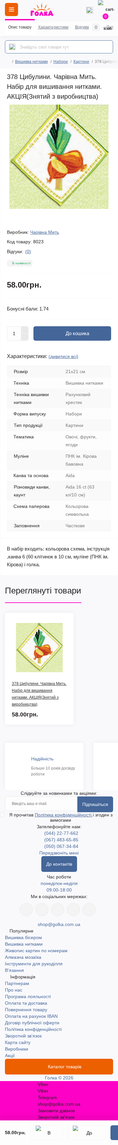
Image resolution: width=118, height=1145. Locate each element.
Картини (81, 61)
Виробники (16, 1049)
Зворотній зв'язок (23, 1035)
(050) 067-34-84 (61, 846)
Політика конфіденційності (64, 814)
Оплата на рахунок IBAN (31, 1016)
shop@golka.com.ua (59, 924)
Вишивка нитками (31, 61)
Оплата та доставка (26, 1003)
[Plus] (25, 329)
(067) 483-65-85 (61, 839)
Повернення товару (26, 1009)
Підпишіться (95, 804)
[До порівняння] (87, 1132)
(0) (28, 251)
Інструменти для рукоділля (34, 963)
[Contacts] (89, 9)
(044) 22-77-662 (61, 833)
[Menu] (11, 9)
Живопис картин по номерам (36, 950)
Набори (60, 61)
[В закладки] (46, 1132)
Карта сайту (17, 1042)
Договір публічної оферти (32, 1022)
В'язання (14, 970)
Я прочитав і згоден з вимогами (60, 817)
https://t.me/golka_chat (89, 909)
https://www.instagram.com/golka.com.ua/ (42, 909)
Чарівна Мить (44, 232)
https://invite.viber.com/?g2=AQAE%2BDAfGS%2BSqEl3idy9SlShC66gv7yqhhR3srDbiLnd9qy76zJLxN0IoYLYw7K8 (73, 909)
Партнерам (17, 983)
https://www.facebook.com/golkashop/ (26, 909)
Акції (10, 1055)
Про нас (13, 990)
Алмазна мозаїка (23, 957)
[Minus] (25, 337)
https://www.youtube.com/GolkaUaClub (57, 909)
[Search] (12, 46)
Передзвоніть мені (59, 852)
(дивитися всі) (63, 356)
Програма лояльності (28, 996)
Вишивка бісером (23, 937)
